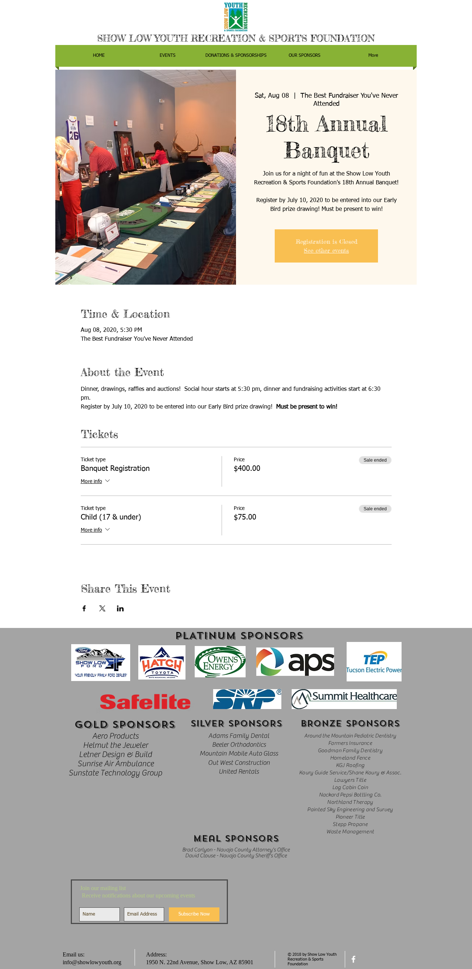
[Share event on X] (102, 608)
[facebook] (353, 959)
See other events (326, 250)
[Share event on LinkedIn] (120, 608)
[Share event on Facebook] (84, 608)
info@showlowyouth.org (92, 962)
